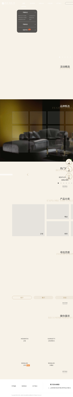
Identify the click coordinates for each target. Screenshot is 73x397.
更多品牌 (64, 155)
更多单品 (64, 186)
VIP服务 (14, 386)
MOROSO (31, 17)
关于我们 (58, 3)
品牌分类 (41, 3)
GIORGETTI (32, 15)
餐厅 (43, 297)
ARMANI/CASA (21, 19)
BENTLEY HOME (22, 15)
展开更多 (64, 371)
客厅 (21, 297)
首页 (23, 3)
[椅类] (58, 235)
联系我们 (24, 386)
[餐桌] (58, 218)
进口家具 (32, 3)
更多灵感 (64, 303)
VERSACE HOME (22, 17)
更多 (30, 19)
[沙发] (28, 235)
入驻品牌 (50, 3)
